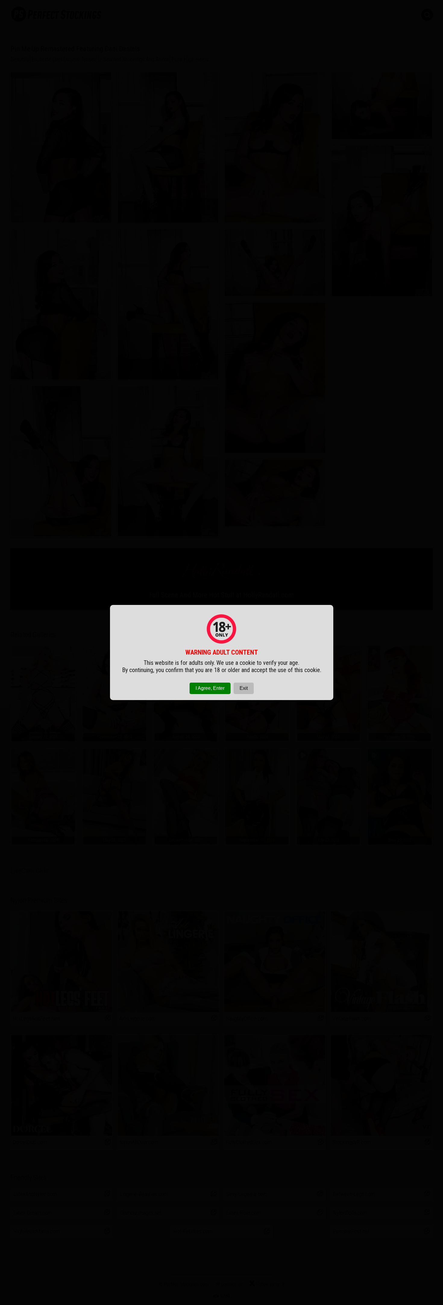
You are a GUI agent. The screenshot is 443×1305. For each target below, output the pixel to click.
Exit (244, 688)
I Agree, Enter (210, 688)
